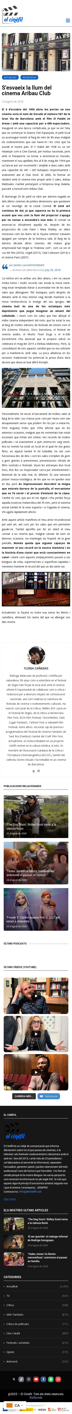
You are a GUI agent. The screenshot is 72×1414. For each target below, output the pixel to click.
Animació (37, 1361)
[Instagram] (28, 1379)
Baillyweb (36, 1397)
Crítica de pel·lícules (37, 1324)
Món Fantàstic (37, 1314)
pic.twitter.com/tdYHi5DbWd (26, 265)
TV (37, 1296)
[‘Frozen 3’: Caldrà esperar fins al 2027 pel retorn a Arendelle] (36, 909)
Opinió (37, 1352)
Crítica (37, 1305)
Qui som (10, 1199)
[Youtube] (36, 1379)
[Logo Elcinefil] (12, 15)
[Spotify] (51, 1379)
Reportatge (29, 77)
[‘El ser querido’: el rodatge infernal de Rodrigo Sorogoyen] (14, 1241)
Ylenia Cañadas (36, 668)
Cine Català (37, 1333)
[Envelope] (58, 1379)
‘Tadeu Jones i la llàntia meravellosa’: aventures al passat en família (47, 1257)
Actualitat (10, 77)
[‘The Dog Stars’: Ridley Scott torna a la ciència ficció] (36, 816)
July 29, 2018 (52, 270)
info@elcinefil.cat (30, 1191)
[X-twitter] (14, 1379)
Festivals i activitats (37, 1342)
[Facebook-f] (43, 1379)
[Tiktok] (21, 1379)
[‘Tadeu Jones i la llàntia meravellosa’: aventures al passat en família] (36, 863)
